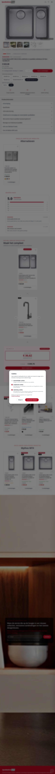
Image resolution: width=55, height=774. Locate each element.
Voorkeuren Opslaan (32, 400)
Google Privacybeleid (15, 396)
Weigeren (20, 400)
